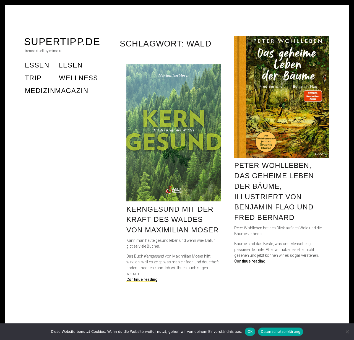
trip (33, 78)
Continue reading (249, 261)
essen (37, 65)
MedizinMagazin (56, 90)
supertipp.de (62, 41)
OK (250, 331)
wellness (78, 78)
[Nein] (347, 331)
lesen (70, 65)
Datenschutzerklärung (280, 331)
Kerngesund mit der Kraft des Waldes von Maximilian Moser (172, 219)
